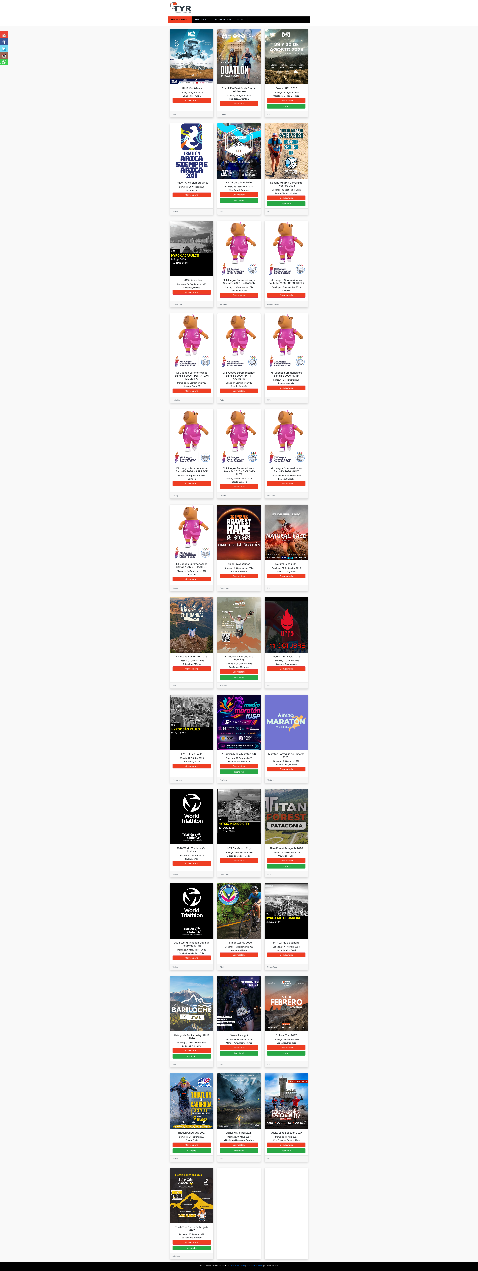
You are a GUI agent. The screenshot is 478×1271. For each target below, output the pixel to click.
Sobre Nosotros (223, 19)
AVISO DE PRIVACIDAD (238, 1266)
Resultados (200, 19)
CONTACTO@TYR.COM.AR (254, 1266)
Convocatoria (286, 769)
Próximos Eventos (180, 19)
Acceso (240, 19)
